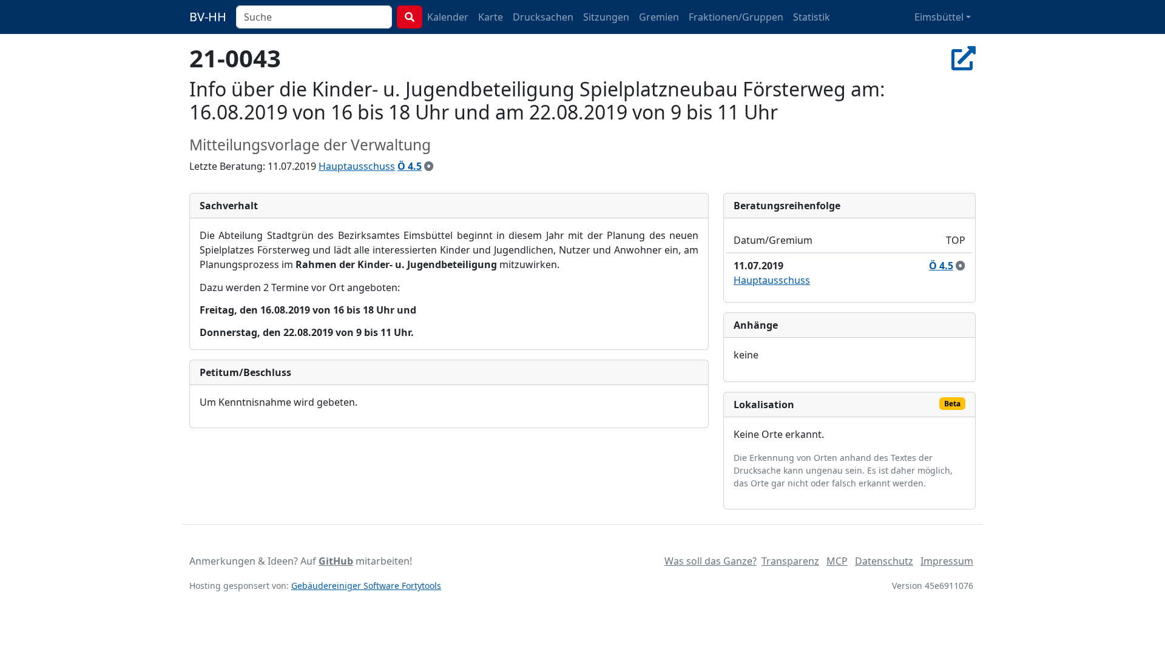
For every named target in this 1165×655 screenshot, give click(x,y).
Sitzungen (606, 17)
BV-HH (207, 16)
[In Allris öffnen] (963, 58)
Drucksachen (543, 17)
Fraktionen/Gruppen (736, 17)
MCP (837, 561)
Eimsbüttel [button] (939, 17)
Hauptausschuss (357, 166)
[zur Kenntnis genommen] (429, 166)
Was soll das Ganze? (710, 561)
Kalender (447, 17)
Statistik (811, 17)
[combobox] (314, 17)
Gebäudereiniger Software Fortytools (366, 585)
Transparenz (790, 561)
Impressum (946, 561)
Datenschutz (884, 561)
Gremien (659, 17)
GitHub (336, 561)
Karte (490, 17)
